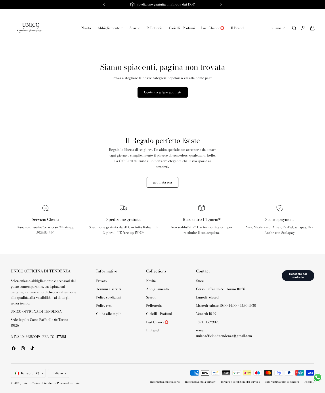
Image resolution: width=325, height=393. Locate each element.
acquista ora (162, 182)
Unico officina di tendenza (39, 383)
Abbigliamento (157, 289)
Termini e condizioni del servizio (240, 382)
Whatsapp (66, 227)
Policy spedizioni (108, 297)
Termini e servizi (108, 289)
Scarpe (151, 297)
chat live (45, 242)
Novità (151, 280)
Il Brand (152, 330)
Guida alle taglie (108, 313)
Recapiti (309, 382)
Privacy (101, 280)
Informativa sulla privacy (200, 382)
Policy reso (104, 305)
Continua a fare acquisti (162, 92)
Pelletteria (154, 305)
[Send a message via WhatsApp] (317, 377)
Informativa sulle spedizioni (282, 382)
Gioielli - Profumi (159, 313)
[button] (294, 28)
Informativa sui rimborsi (165, 382)
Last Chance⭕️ (157, 322)
